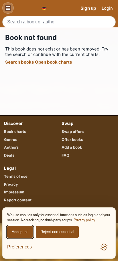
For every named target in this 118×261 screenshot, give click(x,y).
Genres (10, 139)
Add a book (72, 147)
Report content (18, 200)
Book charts (15, 131)
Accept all (20, 232)
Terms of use (15, 176)
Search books (19, 62)
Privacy (11, 184)
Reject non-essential (57, 232)
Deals (9, 155)
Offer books (72, 139)
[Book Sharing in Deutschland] (44, 8)
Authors (11, 147)
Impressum (14, 192)
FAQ (65, 155)
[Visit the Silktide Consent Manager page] (104, 247)
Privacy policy (84, 219)
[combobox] (59, 22)
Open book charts (53, 62)
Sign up (88, 8)
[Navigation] (8, 8)
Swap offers (73, 131)
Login (107, 8)
